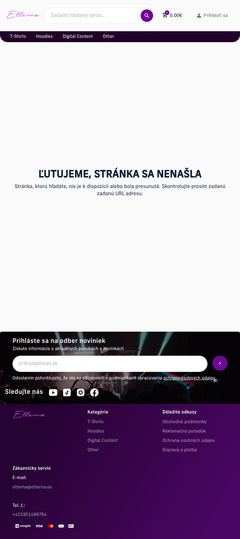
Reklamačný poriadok (184, 431)
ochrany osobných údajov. (189, 378)
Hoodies (96, 431)
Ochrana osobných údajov (188, 440)
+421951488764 (29, 514)
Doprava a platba (179, 450)
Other (93, 450)
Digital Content (103, 440)
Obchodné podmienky (184, 422)
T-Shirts (95, 422)
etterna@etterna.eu (32, 487)
